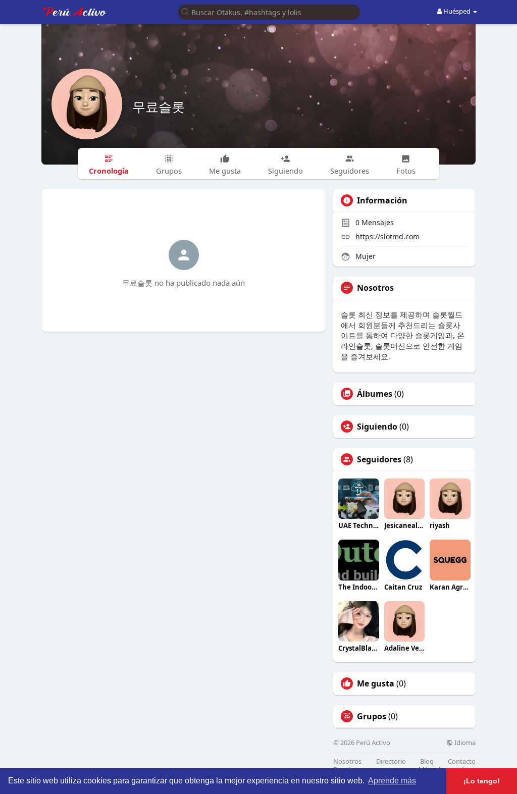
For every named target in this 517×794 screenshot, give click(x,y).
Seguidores (379, 459)
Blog (427, 761)
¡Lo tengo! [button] (481, 781)
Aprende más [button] (392, 780)
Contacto (462, 761)
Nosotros (347, 761)
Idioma (464, 742)
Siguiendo (377, 426)
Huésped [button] (457, 11)
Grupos (371, 716)
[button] (269, 11)
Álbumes (374, 394)
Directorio (391, 761)
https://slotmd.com (387, 236)
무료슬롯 (158, 106)
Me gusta (375, 683)
